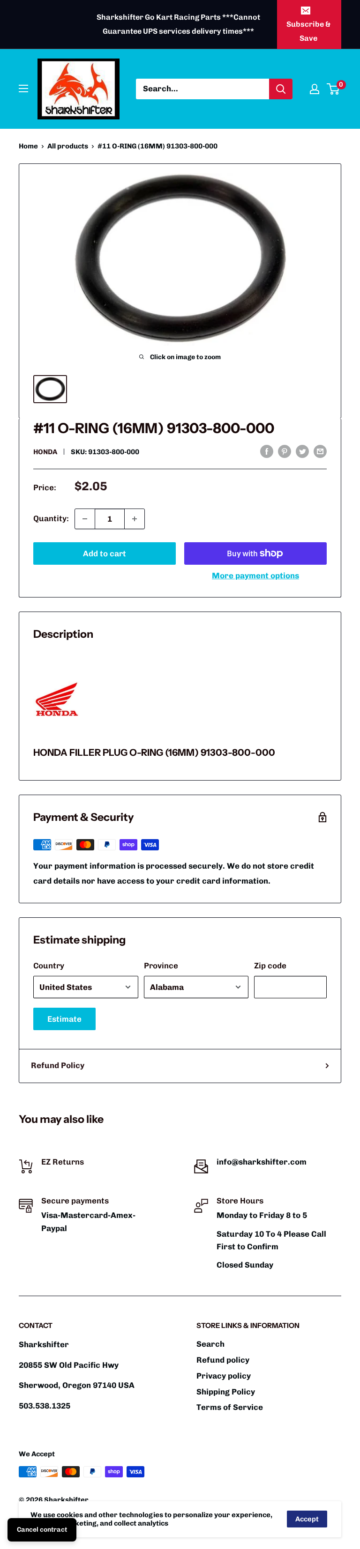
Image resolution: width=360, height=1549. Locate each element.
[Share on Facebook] (266, 450)
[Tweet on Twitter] (302, 450)
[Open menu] (23, 88)
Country (48, 965)
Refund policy (222, 1360)
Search (210, 1344)
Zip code (270, 965)
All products (67, 146)
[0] (333, 89)
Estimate (64, 1019)
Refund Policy (57, 1065)
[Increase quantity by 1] (134, 519)
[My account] (314, 89)
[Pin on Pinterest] (284, 450)
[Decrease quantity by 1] (85, 519)
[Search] (280, 89)
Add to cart (104, 553)
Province (161, 965)
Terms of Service (229, 1407)
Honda (45, 452)
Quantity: (51, 518)
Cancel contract (42, 1530)
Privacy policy (223, 1375)
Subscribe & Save (308, 31)
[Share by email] (320, 450)
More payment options (255, 575)
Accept (307, 1519)
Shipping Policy (225, 1391)
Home (28, 146)
